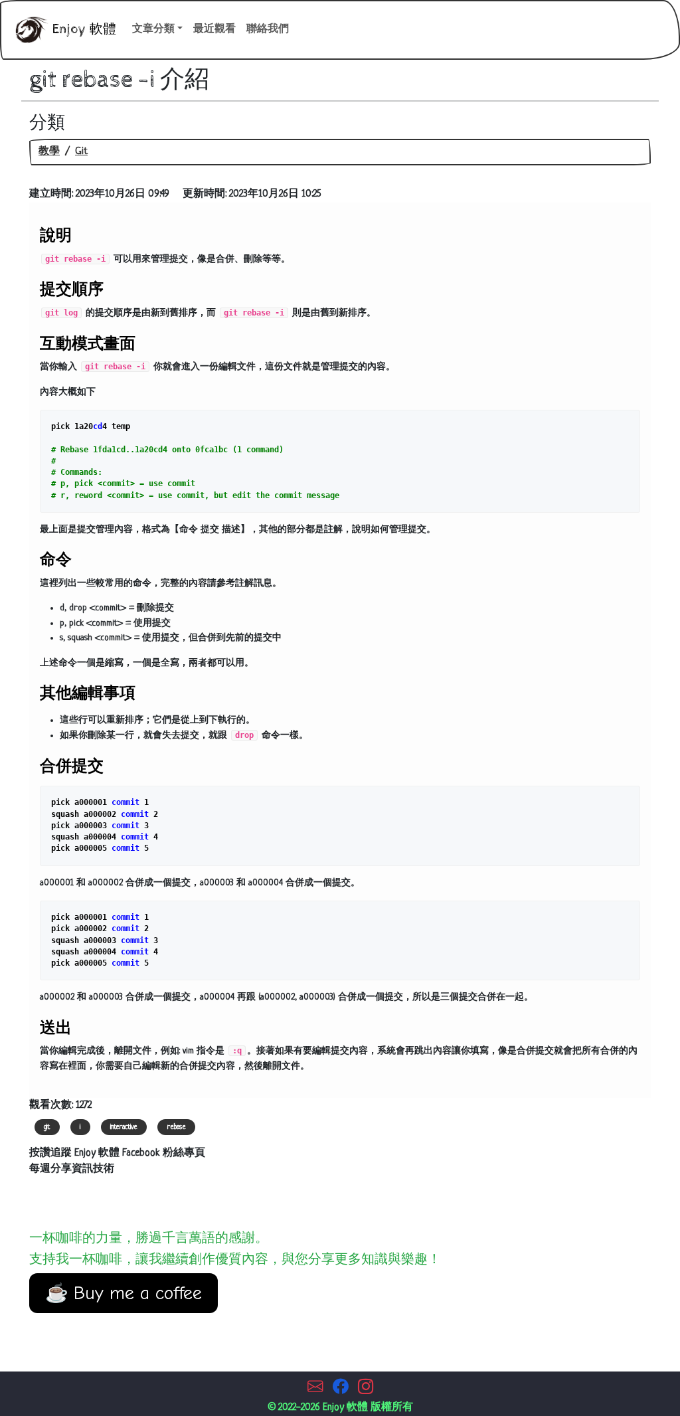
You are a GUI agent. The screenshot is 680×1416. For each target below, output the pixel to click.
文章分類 (153, 29)
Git (81, 151)
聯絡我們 (267, 29)
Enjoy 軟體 (82, 29)
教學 (49, 151)
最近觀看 (214, 29)
